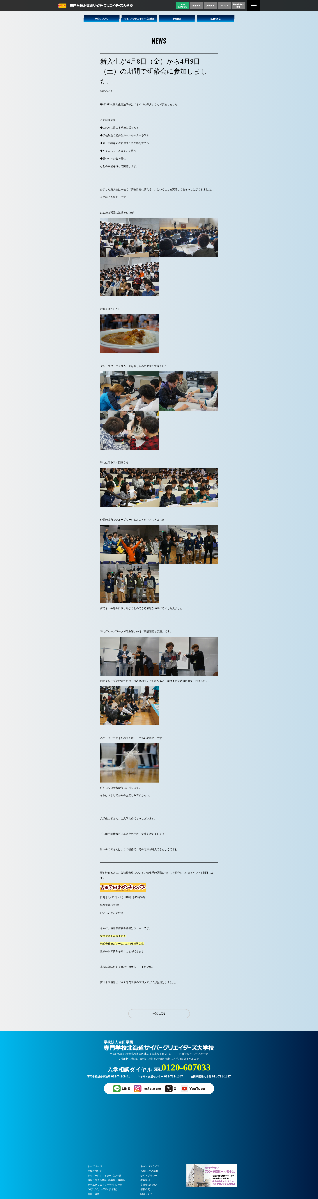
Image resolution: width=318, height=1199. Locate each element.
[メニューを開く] (253, 5)
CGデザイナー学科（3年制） (103, 1189)
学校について (95, 1171)
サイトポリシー (148, 1175)
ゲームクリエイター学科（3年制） (106, 1184)
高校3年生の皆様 (149, 1171)
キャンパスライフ (150, 1166)
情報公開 (145, 1189)
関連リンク (146, 1194)
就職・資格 (94, 1194)
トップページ (95, 1166)
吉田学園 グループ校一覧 (193, 1053)
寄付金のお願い (148, 1184)
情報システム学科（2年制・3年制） (107, 1180)
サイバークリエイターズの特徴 (104, 1175)
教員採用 (145, 1180)
